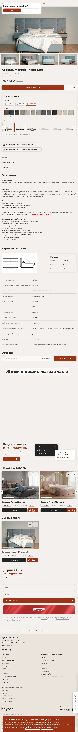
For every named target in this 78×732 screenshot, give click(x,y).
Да (12, 10)
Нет (30, 10)
